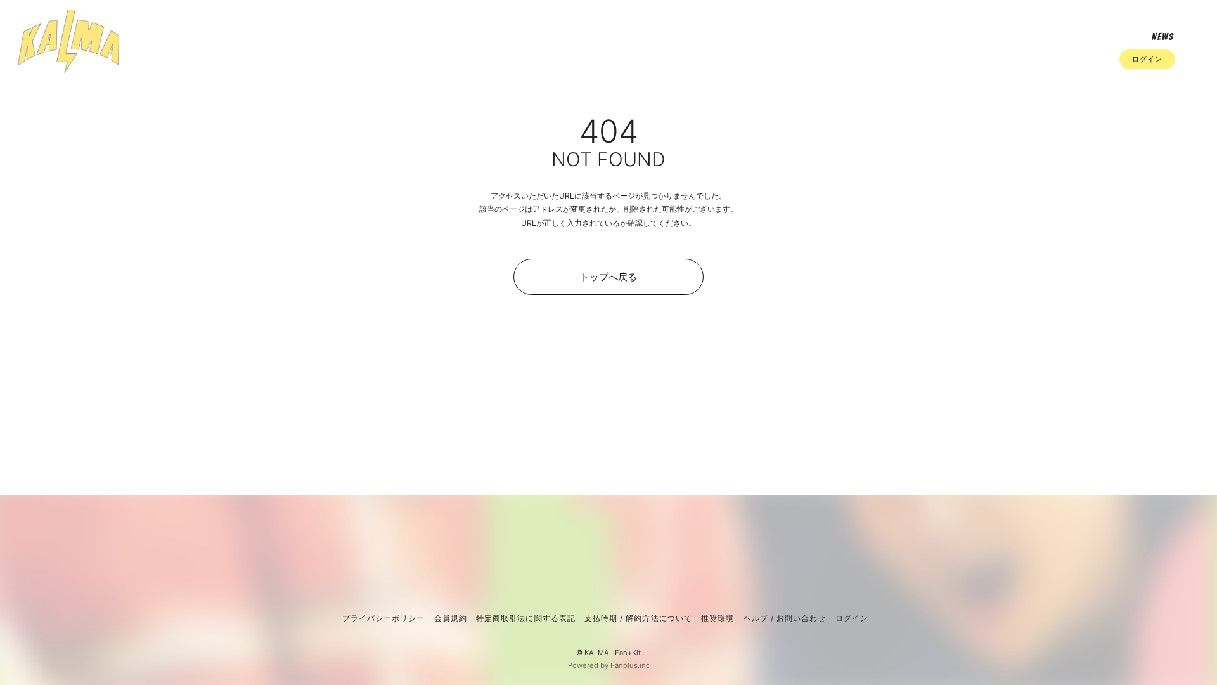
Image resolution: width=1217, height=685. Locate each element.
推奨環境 (717, 618)
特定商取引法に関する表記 (525, 618)
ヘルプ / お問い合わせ (785, 618)
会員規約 (450, 618)
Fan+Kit (628, 652)
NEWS (1163, 37)
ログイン (1147, 59)
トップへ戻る (608, 277)
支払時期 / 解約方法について (638, 618)
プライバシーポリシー (383, 618)
